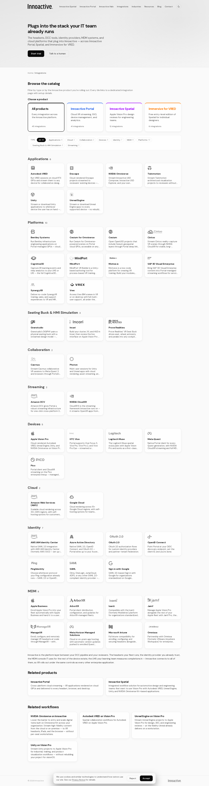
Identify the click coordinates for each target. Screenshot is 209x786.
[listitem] (46, 175)
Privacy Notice (78, 779)
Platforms (144, 140)
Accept (146, 778)
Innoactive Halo (106, 6)
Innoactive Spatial (67, 6)
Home (30, 73)
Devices (103, 140)
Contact (169, 6)
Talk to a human (57, 53)
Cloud (71, 140)
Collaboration (86, 140)
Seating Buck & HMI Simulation (48, 145)
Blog (159, 6)
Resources (149, 6)
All (41, 140)
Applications (55, 140)
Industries (136, 6)
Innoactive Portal (88, 6)
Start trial (36, 53)
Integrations (122, 6)
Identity (117, 140)
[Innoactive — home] (40, 6)
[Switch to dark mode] (178, 6)
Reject (133, 778)
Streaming (73, 145)
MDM (130, 140)
